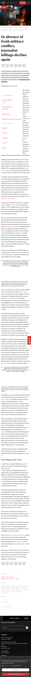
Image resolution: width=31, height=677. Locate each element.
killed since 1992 (20, 542)
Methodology (6, 114)
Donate (26, 618)
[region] (15, 666)
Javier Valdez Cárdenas (11, 298)
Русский (4, 143)
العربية (4, 148)
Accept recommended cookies (15, 674)
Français (4, 133)
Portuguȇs (5, 138)
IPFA (2, 590)
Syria (17, 579)
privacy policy (9, 666)
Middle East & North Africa (8, 579)
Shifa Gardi (13, 205)
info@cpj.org (4, 655)
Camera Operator (5, 586)
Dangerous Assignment (22, 586)
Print (4, 596)
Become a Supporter (15, 618)
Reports (4, 7)
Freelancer (17, 588)
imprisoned (24, 544)
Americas (3, 577)
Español (4, 128)
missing (15, 544)
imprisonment (6, 363)
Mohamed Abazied (12, 226)
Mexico (12, 577)
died (20, 252)
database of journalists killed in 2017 (14, 535)
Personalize (15, 669)
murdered (24, 292)
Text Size (5, 602)
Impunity (23, 588)
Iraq (8, 577)
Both (17, 252)
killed (23, 160)
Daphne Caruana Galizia (7, 588)
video (20, 233)
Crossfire (13, 586)
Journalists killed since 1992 (7, 108)
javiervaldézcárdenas (10, 590)
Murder (14, 591)
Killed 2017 (19, 590)
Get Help (22, 3)
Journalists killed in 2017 (7, 101)
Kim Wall (25, 590)
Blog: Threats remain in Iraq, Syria (11, 119)
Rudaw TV (19, 591)
